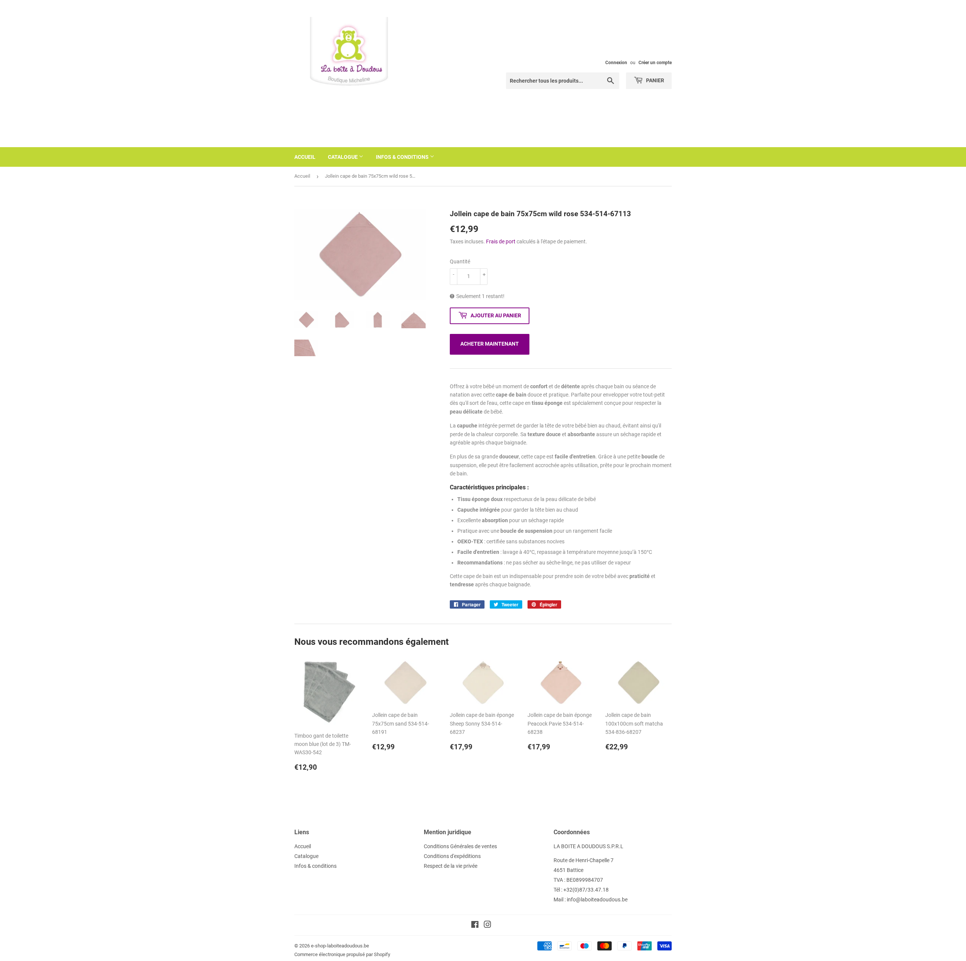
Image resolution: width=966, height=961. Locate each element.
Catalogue (343, 157)
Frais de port (500, 241)
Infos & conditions (403, 157)
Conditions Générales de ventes (460, 846)
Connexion (616, 62)
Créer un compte (655, 62)
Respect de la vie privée (450, 866)
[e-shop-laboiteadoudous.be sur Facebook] (475, 926)
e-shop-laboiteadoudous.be (340, 946)
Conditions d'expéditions (452, 856)
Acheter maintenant (489, 344)
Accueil (304, 157)
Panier (654, 80)
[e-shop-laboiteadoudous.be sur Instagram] (487, 926)
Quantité (460, 261)
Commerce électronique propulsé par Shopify (342, 954)
